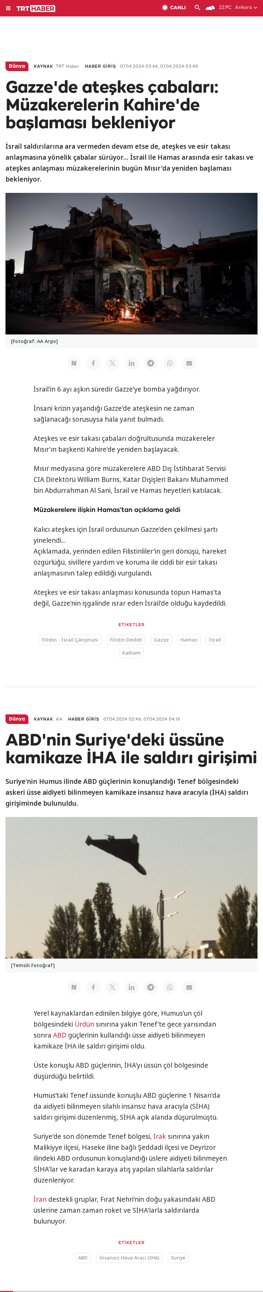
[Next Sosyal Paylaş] (74, 363)
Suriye (178, 1257)
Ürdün (84, 1024)
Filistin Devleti (126, 639)
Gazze (161, 639)
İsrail (215, 639)
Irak (159, 1136)
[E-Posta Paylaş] (189, 363)
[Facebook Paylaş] (93, 363)
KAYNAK (43, 66)
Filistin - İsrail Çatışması (70, 639)
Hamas (188, 639)
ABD (59, 1035)
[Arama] (197, 8)
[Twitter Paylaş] (112, 363)
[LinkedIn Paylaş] (131, 363)
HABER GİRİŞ (100, 66)
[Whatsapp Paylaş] (170, 363)
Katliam (131, 652)
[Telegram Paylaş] (151, 363)
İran (40, 1199)
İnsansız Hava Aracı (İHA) (129, 1257)
